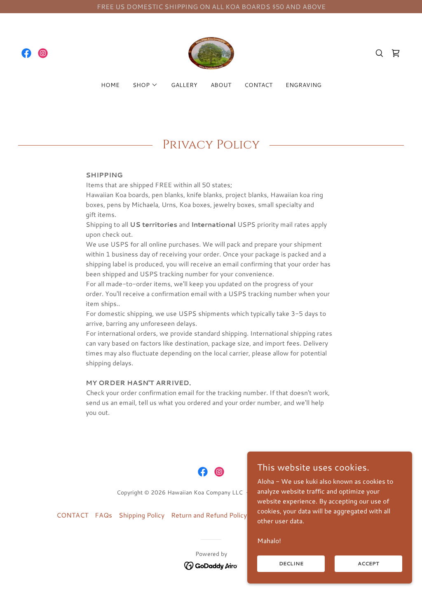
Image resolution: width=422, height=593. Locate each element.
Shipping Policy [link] (141, 515)
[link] (26, 53)
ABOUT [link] (221, 85)
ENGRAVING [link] (303, 85)
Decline (291, 563)
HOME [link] (110, 85)
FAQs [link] (103, 515)
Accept (368, 563)
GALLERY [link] (184, 85)
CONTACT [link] (258, 85)
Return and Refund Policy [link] (209, 515)
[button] (145, 85)
